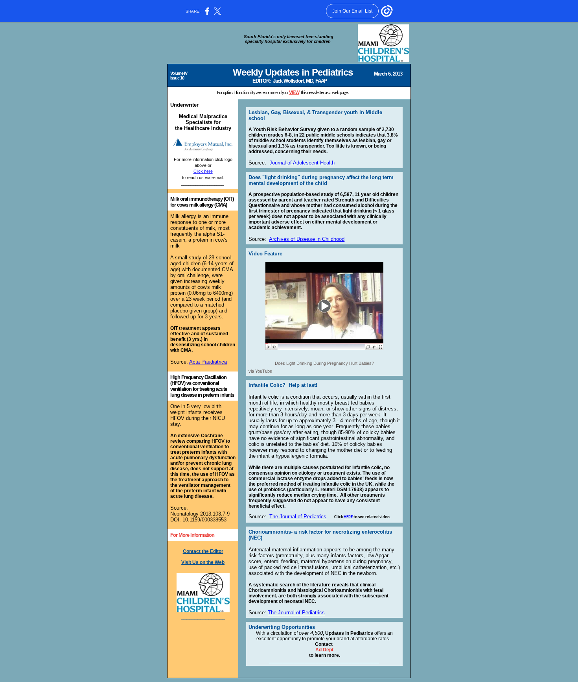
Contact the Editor (203, 551)
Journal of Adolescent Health (302, 163)
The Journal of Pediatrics (297, 516)
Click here (203, 171)
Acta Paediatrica (208, 362)
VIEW (294, 92)
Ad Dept (324, 649)
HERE (348, 517)
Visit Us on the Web (203, 562)
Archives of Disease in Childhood (306, 239)
